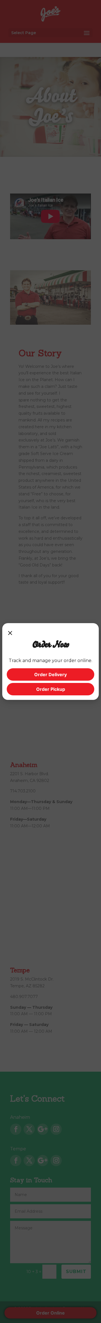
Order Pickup (50, 689)
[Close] (10, 633)
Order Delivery (50, 674)
